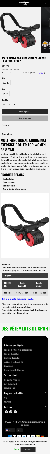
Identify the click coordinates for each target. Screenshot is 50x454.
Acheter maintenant (25, 118)
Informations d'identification (14, 370)
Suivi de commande (11, 383)
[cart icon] (46, 3)
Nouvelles (7, 401)
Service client (10, 375)
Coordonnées (8, 365)
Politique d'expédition (11, 353)
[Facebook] (6, 412)
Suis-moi (8, 407)
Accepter (28, 449)
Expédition (5, 69)
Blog (5, 397)
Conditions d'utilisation (12, 357)
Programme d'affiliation (12, 379)
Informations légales (14, 345)
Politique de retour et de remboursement (18, 349)
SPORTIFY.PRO (17, 421)
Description (7, 134)
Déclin (16, 449)
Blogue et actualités (13, 393)
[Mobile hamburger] (4, 3)
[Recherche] (41, 3)
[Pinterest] (15, 412)
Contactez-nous (9, 387)
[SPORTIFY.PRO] (25, 3)
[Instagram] (11, 412)
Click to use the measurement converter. (17, 298)
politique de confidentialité (13, 362)
